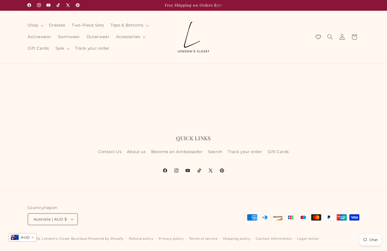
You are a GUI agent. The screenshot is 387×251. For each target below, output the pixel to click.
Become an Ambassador (177, 151)
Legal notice (308, 238)
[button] (35, 25)
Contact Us (109, 151)
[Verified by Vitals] (36, 243)
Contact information (274, 238)
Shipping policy (236, 238)
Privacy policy (171, 238)
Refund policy (141, 238)
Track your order (245, 151)
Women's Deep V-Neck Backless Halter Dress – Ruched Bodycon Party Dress (64, 236)
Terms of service (203, 238)
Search (215, 151)
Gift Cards (278, 151)
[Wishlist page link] (318, 37)
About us (136, 151)
